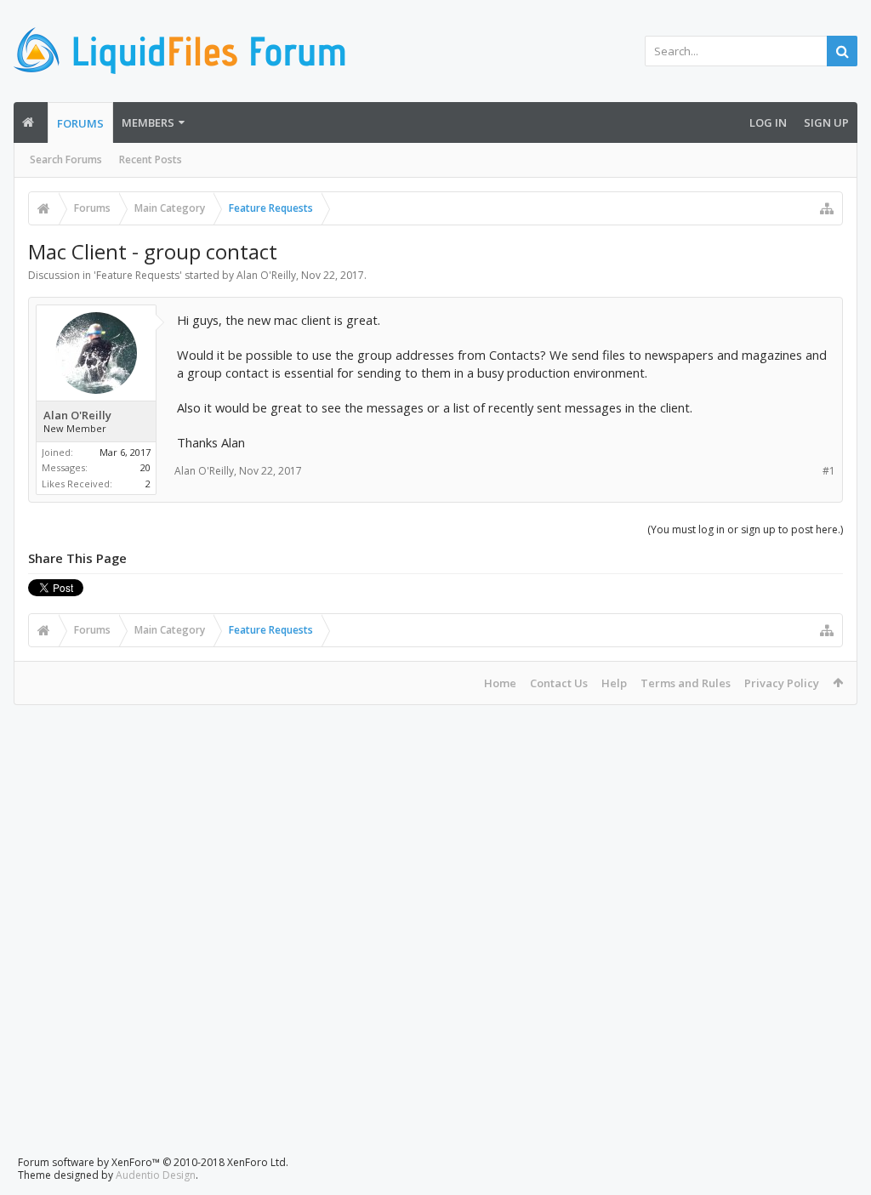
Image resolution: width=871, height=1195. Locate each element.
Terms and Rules (685, 683)
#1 (829, 470)
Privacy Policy (781, 683)
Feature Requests (137, 275)
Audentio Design (156, 1175)
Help (614, 683)
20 (145, 467)
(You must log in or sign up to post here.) (745, 529)
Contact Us (559, 683)
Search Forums (66, 159)
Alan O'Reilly (266, 275)
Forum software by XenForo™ (153, 1162)
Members (148, 122)
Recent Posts (150, 159)
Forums (80, 123)
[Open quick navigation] (826, 208)
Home (500, 683)
